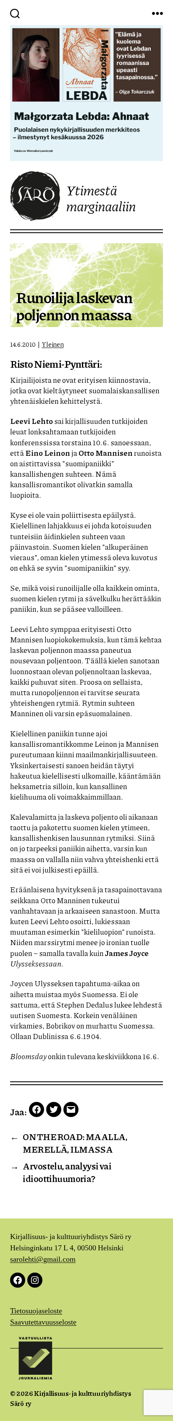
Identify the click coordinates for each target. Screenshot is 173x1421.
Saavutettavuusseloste (43, 1322)
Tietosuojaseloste (36, 1311)
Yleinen (52, 344)
